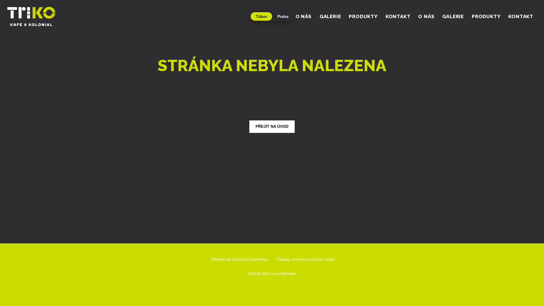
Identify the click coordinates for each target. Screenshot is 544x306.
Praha (282, 16)
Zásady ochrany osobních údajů (305, 259)
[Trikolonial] (31, 16)
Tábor (261, 16)
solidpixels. (286, 273)
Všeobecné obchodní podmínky (239, 259)
